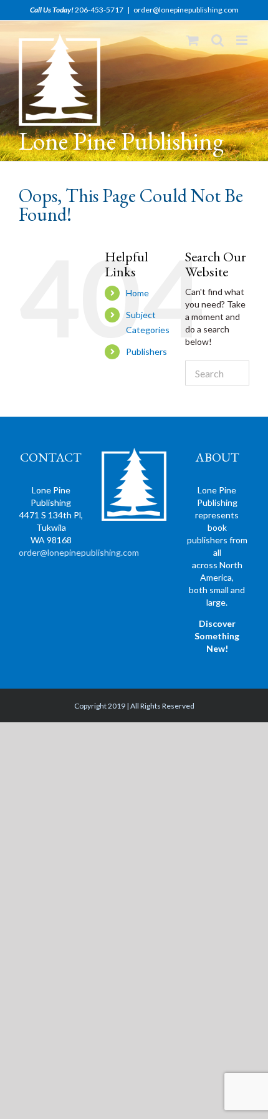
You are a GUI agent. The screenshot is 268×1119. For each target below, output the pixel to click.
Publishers (146, 351)
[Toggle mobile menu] (242, 40)
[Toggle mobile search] (217, 40)
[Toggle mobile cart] (192, 40)
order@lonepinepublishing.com (186, 9)
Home (137, 293)
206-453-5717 (99, 9)
